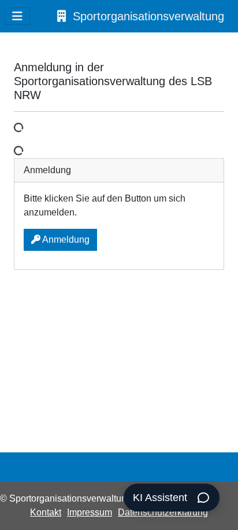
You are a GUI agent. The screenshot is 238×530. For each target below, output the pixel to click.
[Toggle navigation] (17, 16)
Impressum (89, 512)
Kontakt (45, 512)
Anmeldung (65, 239)
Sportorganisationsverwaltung (148, 16)
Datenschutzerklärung (163, 512)
